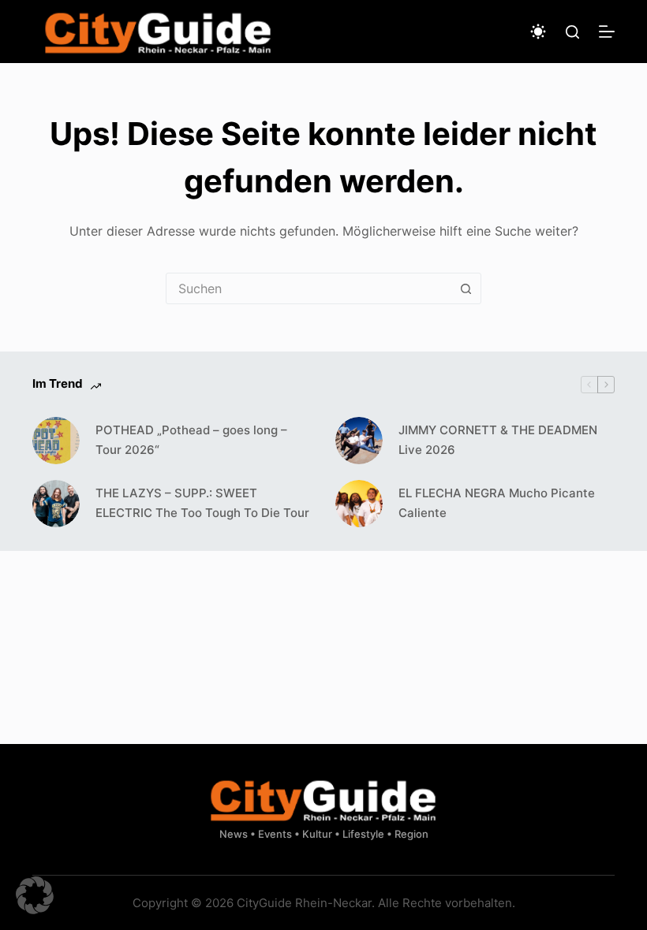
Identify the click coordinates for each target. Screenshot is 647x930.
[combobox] (308, 288)
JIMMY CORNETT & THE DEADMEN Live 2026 (497, 439)
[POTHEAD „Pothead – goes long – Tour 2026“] (56, 440)
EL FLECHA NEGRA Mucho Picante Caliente (496, 502)
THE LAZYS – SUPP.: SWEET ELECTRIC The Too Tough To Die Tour (202, 502)
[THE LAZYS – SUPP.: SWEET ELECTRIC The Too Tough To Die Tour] (56, 503)
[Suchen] (572, 32)
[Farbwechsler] (538, 31)
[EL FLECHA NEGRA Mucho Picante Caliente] (359, 503)
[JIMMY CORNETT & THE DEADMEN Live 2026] (359, 440)
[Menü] (607, 31)
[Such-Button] (466, 288)
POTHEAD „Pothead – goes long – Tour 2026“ (191, 439)
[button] (34, 895)
